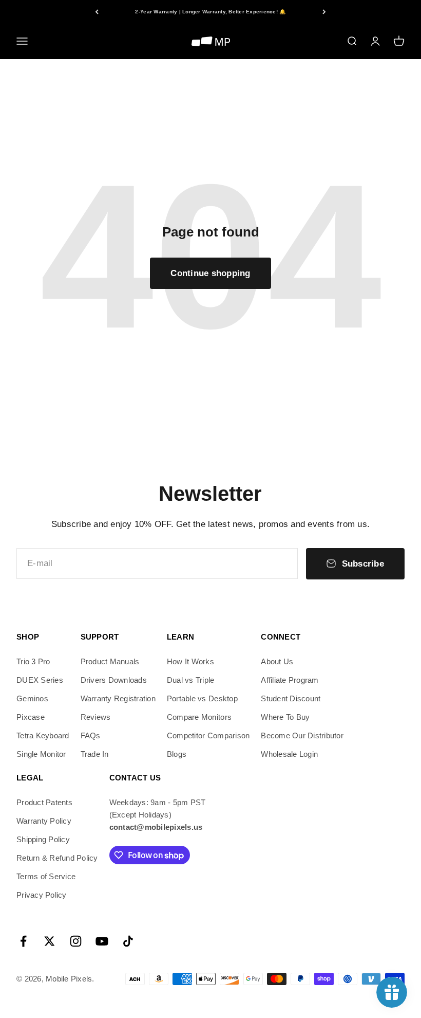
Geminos (32, 698)
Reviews (96, 717)
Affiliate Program (289, 680)
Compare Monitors (199, 717)
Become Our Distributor (302, 735)
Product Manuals (110, 661)
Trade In (95, 754)
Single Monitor (41, 754)
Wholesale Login (289, 754)
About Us (277, 661)
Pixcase (30, 717)
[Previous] (97, 11)
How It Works (190, 661)
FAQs (91, 735)
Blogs (176, 754)
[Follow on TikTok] (128, 941)
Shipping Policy (43, 839)
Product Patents (44, 802)
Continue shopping (210, 273)
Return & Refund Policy (57, 857)
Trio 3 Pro (33, 661)
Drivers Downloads (114, 680)
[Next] (324, 11)
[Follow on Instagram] (76, 941)
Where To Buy (285, 717)
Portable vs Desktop (202, 698)
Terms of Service (45, 876)
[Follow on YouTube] (102, 941)
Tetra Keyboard (42, 735)
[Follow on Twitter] (49, 941)
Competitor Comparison (208, 735)
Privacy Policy (41, 894)
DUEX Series (39, 680)
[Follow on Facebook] (23, 941)
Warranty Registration (118, 698)
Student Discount (290, 698)
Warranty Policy (43, 820)
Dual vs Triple (191, 680)
